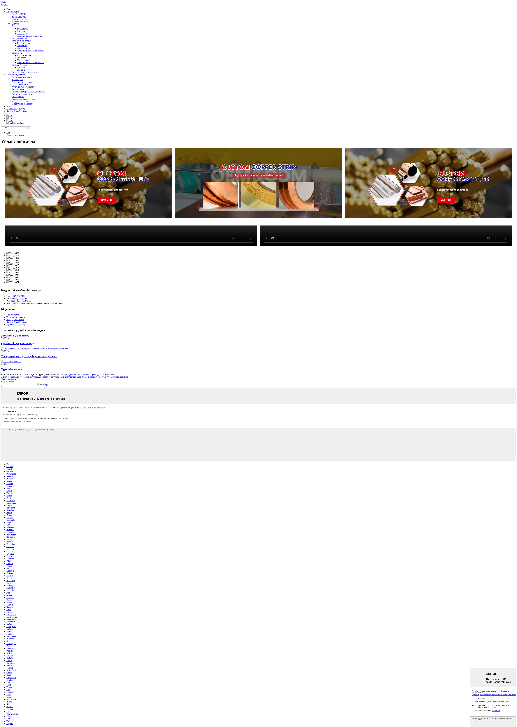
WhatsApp (43, 384)
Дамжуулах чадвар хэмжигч (25, 99)
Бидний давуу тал (20, 19)
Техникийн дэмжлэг (15, 75)
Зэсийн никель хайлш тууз (29, 36)
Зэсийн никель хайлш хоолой (30, 62)
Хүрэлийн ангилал (12, 369)
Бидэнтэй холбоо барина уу (19, 111)
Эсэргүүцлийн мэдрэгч (22, 104)
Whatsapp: (10, 301)
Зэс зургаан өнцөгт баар (27, 377)
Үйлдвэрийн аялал (20, 21)
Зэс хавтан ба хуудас (21, 41)
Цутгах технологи (20, 84)
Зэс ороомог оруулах (48, 377)
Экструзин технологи (22, 94)
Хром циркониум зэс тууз (94, 377)
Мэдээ (9, 106)
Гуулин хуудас (23, 43)
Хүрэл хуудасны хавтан (117, 377)
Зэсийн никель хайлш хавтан (30, 50)
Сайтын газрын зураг (91, 374)
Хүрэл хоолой (23, 60)
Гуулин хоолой (24, 55)
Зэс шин (21, 70)
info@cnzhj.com (20, 298)
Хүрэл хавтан (23, 48)
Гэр (8, 9)
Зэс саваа (21, 67)
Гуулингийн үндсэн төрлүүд (17, 343)
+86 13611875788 (23, 301)
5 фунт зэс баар (8, 377)
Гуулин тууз (22, 28)
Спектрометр (18, 96)
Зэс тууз (15, 26)
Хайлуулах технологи (22, 77)
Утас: (8, 296)
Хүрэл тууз (22, 33)
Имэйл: (9, 298)
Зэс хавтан (22, 45)
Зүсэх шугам (17, 79)
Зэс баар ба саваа (19, 65)
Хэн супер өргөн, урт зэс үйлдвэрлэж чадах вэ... (29, 356)
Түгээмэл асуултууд (15, 108)
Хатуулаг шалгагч (20, 101)
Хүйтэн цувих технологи (23, 87)
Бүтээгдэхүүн (12, 24)
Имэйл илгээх (7, 382)
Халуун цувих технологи (23, 82)
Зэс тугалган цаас (20, 38)
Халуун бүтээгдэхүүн (70, 374)
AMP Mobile (108, 374)
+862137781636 (18, 296)
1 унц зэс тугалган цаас (70, 377)
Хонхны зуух (18, 89)
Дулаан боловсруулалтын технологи (28, 92)
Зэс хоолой (17, 53)
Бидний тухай (12, 12)
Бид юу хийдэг (19, 16)
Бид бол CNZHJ (19, 14)
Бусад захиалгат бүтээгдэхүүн (25, 72)
